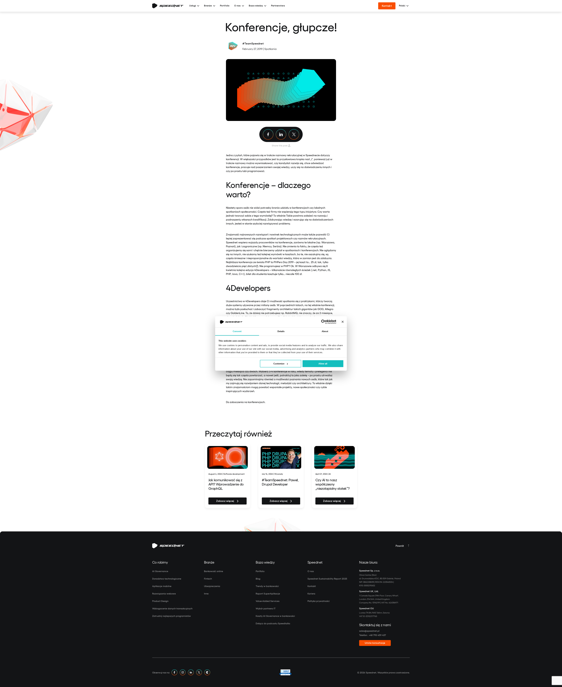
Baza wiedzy (256, 6)
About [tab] (325, 331)
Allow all (322, 363)
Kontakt (387, 6)
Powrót (400, 545)
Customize (278, 363)
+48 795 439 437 (377, 635)
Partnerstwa (278, 6)
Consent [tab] (237, 331)
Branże (208, 6)
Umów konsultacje (375, 643)
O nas (237, 6)
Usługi (192, 6)
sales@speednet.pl (369, 630)
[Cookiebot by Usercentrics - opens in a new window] (323, 322)
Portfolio (224, 6)
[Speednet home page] (167, 5)
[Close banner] (343, 322)
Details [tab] (281, 331)
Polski (402, 6)
